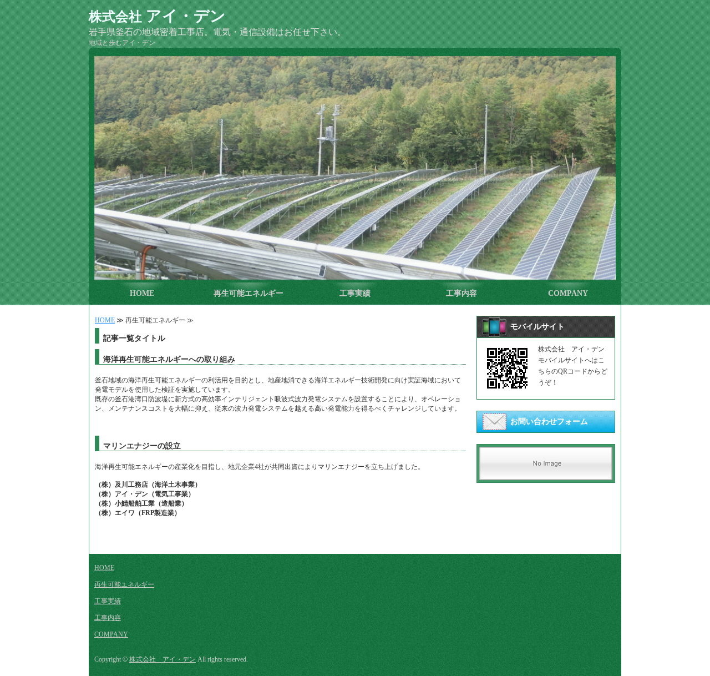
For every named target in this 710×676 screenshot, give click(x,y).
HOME (142, 293)
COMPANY (568, 293)
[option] (355, 167)
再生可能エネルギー (248, 293)
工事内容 (461, 293)
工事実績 (355, 293)
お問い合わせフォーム (549, 421)
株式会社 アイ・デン (162, 659)
